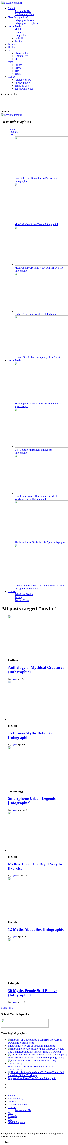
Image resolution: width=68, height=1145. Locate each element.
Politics (18, 64)
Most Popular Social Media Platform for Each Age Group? (38, 405)
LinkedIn (19, 38)
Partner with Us (23, 79)
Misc (10, 61)
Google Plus (21, 35)
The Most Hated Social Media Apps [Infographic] (40, 542)
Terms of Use (22, 85)
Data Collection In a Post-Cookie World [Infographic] (36, 1057)
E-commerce (21, 56)
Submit (11, 8)
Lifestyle (12, 1116)
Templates (13, 131)
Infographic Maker (24, 20)
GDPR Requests (16, 1122)
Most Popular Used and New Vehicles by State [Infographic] (39, 269)
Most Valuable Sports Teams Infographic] (36, 224)
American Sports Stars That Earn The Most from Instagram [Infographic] (40, 587)
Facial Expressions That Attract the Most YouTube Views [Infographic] (36, 497)
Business (12, 44)
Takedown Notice (24, 88)
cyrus (14, 679)
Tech (10, 50)
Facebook (20, 32)
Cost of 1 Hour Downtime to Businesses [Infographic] (36, 180)
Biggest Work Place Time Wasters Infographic (32, 1078)
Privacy (18, 597)
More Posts (7, 1007)
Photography (21, 53)
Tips (17, 70)
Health (11, 47)
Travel (18, 73)
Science (19, 67)
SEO (17, 58)
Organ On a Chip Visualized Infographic (36, 314)
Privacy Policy (22, 82)
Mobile (18, 29)
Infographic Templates (26, 23)
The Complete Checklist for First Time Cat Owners (34, 1051)
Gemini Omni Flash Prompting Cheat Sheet (37, 357)
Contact (12, 76)
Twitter (18, 41)
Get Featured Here (24, 14)
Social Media (15, 26)
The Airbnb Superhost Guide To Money (36, 1074)
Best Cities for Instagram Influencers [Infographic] (33, 451)
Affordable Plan (23, 11)
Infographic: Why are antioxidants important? (31, 1045)
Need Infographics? (18, 17)
